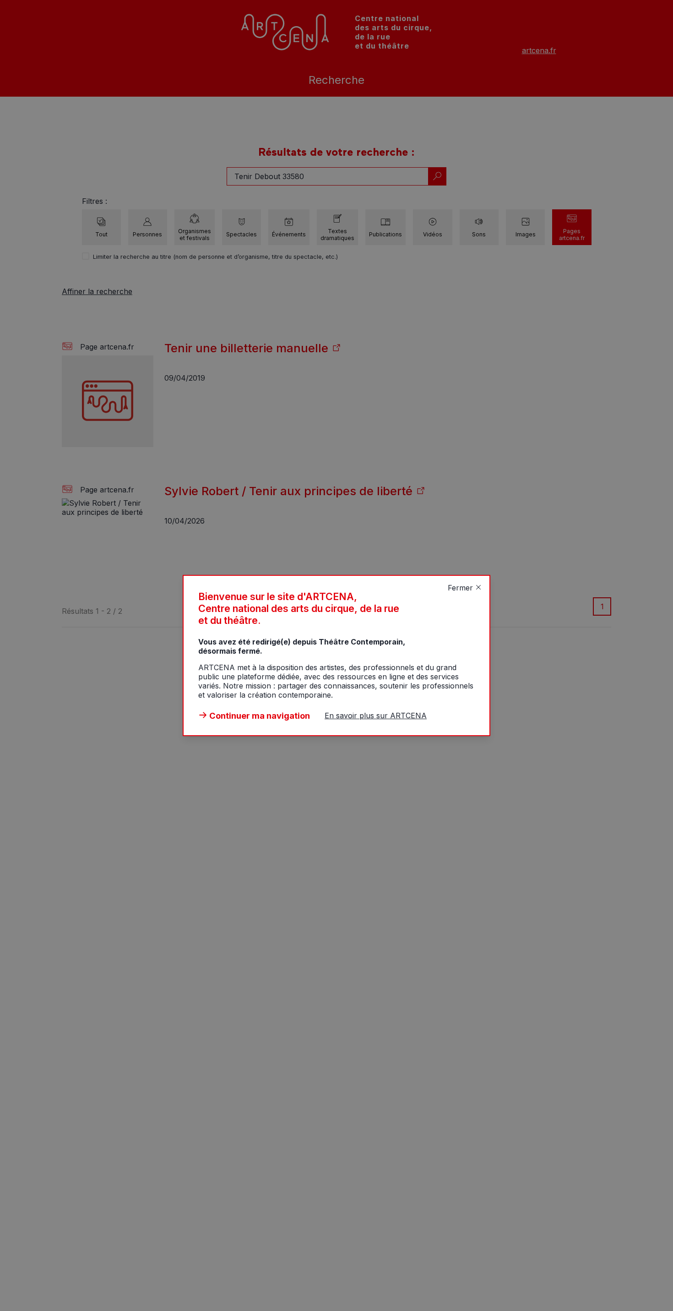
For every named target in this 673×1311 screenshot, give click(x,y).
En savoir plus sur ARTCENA (376, 715)
